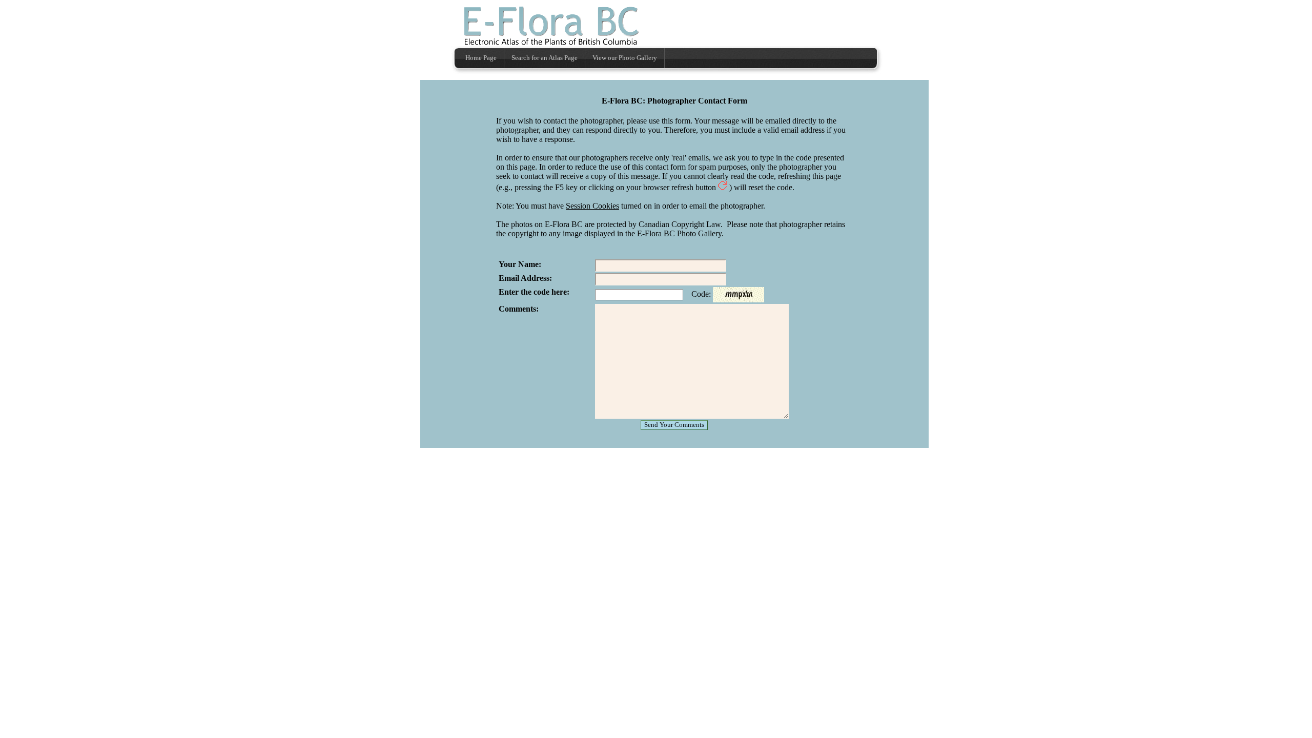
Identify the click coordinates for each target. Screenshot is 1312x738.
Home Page (481, 57)
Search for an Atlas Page (544, 57)
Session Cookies (592, 205)
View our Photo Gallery (624, 57)
